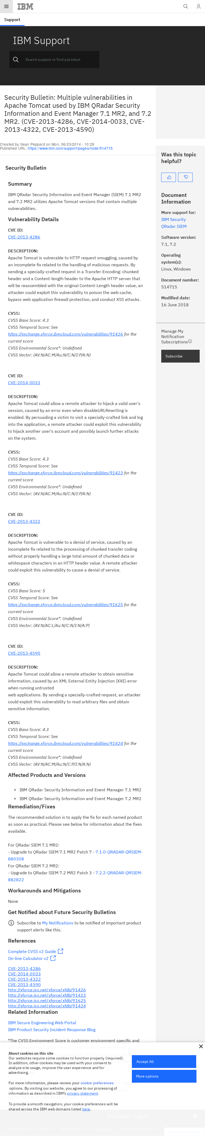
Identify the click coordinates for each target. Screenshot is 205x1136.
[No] (185, 177)
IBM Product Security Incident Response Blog (51, 1029)
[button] (201, 1046)
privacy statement (82, 1093)
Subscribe (174, 356)
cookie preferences (97, 1083)
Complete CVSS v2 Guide (32, 951)
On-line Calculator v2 (28, 958)
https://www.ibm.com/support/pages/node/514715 (70, 148)
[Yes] (168, 177)
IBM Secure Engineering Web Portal (42, 1022)
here (86, 1109)
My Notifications (57, 923)
